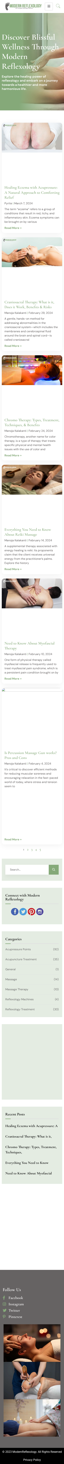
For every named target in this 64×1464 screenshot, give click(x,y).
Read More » (13, 228)
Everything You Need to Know (27, 1163)
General (10, 969)
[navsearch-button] (58, 6)
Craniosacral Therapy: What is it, (28, 1136)
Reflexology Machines (19, 999)
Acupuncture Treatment (21, 959)
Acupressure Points (18, 949)
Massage (11, 979)
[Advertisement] (34, 812)
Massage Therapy (16, 989)
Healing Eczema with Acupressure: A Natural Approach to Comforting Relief (32, 192)
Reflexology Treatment (20, 1009)
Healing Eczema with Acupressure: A (31, 1126)
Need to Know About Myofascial (28, 1173)
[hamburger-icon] (49, 6)
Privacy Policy (32, 1460)
